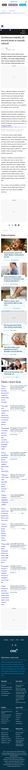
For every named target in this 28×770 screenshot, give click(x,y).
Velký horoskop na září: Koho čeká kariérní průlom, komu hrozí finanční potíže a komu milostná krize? (18, 587)
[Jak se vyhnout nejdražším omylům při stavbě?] (6, 500)
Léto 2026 (19, 681)
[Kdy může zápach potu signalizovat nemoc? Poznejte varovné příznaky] (14, 340)
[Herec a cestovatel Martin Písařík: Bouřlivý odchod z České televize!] (5, 532)
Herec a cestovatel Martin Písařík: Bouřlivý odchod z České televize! (18, 525)
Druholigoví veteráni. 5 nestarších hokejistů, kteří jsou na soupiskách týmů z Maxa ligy (18, 567)
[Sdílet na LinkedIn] (15, 225)
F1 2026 (17, 719)
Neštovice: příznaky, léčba (6, 687)
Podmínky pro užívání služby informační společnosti (13, 759)
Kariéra (22, 639)
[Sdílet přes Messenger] (19, 225)
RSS (17, 639)
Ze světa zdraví (12, 10)
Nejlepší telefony (4, 734)
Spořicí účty (18, 734)
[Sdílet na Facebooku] (9, 225)
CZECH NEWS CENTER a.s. (19, 751)
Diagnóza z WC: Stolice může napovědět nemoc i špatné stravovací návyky (17, 476)
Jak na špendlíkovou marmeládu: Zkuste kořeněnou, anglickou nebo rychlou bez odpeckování (18, 454)
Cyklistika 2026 (19, 723)
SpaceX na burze (4, 732)
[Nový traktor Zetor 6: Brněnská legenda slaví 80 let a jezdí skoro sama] (5, 514)
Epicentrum (3, 685)
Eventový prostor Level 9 (15, 671)
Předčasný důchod (19, 732)
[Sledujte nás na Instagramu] (15, 645)
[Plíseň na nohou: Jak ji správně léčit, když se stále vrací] (14, 294)
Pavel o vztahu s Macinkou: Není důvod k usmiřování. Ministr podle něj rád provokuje (18, 387)
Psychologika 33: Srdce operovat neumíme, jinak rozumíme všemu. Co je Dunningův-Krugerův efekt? (18, 429)
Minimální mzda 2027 (20, 738)
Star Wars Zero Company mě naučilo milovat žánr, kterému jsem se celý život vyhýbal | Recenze (17, 407)
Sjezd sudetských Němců (6, 715)
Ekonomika (19, 728)
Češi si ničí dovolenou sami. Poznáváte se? (13, 373)
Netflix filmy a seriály (5, 742)
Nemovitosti (8, 666)
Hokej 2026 (18, 715)
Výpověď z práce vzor (5, 721)
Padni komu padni (4, 719)
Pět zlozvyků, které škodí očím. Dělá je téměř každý (13, 326)
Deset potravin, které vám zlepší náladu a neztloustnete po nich (14, 255)
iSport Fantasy (9, 664)
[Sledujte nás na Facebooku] (12, 645)
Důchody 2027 (19, 736)
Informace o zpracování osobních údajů (12, 761)
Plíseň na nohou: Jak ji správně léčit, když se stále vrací (13, 303)
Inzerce (12, 639)
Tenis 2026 (18, 717)
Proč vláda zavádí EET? (5, 717)
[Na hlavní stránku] (14, 2)
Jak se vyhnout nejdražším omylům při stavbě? (17, 495)
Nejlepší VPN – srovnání (6, 740)
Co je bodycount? (4, 695)
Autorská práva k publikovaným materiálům (14, 757)
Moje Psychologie (5, 662)
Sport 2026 (19, 707)
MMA (17, 711)
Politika (3, 707)
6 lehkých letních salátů (20, 702)
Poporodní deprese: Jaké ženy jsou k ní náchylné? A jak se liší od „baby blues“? (14, 279)
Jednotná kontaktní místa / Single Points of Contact (13, 764)
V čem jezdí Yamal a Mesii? (6, 689)
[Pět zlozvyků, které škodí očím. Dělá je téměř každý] (14, 318)
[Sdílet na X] (12, 225)
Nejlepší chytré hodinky (6, 738)
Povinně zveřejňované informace (14, 766)
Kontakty (6, 639)
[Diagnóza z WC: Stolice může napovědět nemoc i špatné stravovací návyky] (5, 483)
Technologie (5, 728)
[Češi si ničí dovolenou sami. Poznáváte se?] (14, 365)
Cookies (22, 761)
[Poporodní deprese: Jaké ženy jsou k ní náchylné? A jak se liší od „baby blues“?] (14, 270)
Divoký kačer (4, 723)
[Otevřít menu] (26, 2)
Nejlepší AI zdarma (5, 736)
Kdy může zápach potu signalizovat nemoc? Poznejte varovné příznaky (13, 349)
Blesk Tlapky (14, 662)
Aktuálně (4, 681)
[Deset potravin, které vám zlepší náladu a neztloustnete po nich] (14, 245)
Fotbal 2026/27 (19, 713)
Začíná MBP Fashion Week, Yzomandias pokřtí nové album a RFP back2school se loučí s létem (18, 545)
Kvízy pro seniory (4, 691)
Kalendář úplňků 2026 (5, 693)
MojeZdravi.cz (4, 10)
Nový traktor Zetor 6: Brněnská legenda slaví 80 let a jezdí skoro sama (18, 510)
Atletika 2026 (18, 721)
